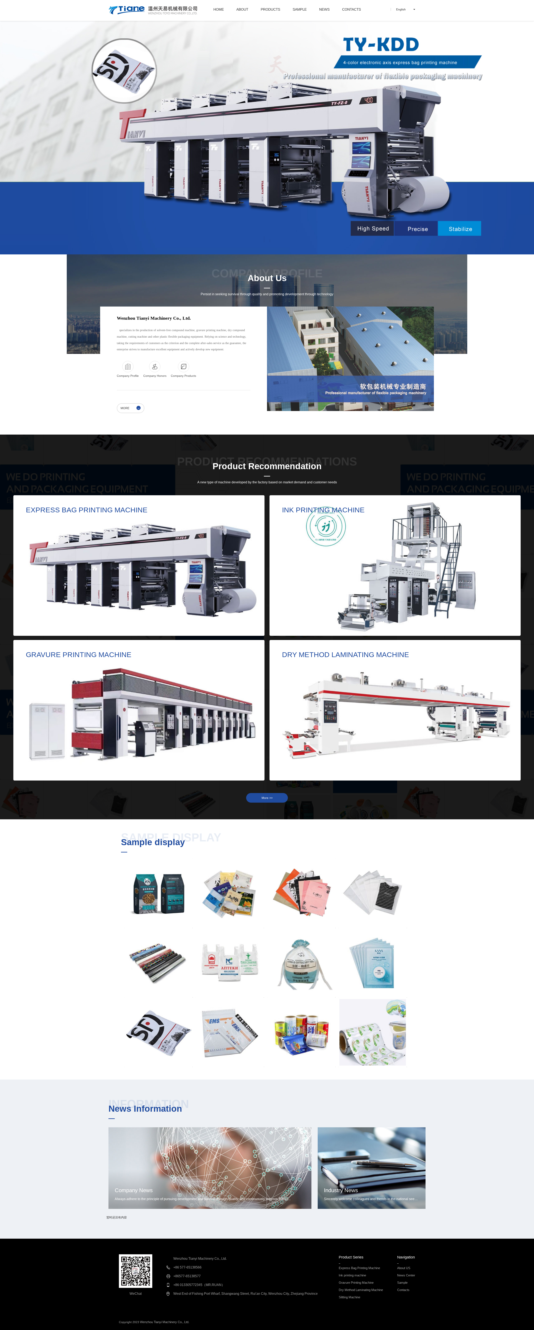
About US (403, 1268)
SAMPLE (300, 9)
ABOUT (242, 9)
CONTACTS (351, 9)
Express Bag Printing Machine (78, 526)
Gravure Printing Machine (71, 671)
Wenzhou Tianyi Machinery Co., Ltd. (164, 1322)
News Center (406, 1275)
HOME (218, 9)
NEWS (324, 9)
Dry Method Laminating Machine (337, 671)
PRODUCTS (270, 9)
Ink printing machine (321, 526)
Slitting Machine (349, 1297)
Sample (402, 1282)
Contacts (403, 1290)
